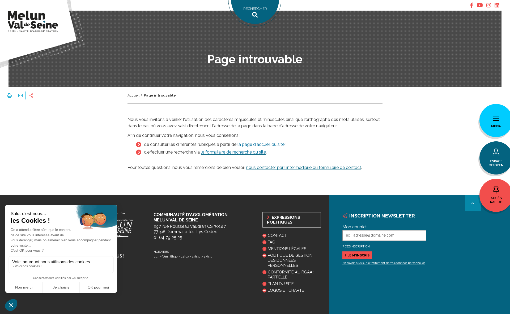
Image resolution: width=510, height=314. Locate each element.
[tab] (471, 5)
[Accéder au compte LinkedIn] (497, 5)
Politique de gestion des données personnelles (290, 260)
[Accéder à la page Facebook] (471, 5)
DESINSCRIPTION (357, 246)
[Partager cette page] (31, 95)
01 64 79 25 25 (168, 237)
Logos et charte (286, 290)
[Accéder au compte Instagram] (488, 5)
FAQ (271, 242)
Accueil (133, 95)
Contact (277, 235)
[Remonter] (473, 203)
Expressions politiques (283, 220)
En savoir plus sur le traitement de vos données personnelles (383, 263)
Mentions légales (287, 248)
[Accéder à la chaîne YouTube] (480, 5)
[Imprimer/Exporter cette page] (9, 95)
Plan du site (281, 283)
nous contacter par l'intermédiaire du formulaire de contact (303, 167)
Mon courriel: (354, 226)
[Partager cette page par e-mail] (20, 95)
